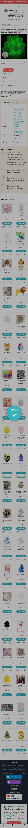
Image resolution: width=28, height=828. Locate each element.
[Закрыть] (21, 406)
